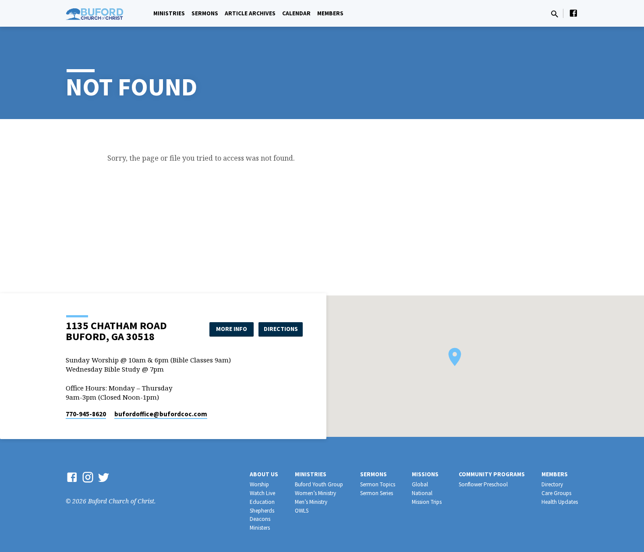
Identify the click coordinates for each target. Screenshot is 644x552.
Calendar (296, 13)
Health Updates (559, 502)
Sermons (204, 13)
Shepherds (262, 510)
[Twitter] (103, 476)
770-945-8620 (86, 414)
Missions (425, 474)
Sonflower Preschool (483, 484)
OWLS (301, 510)
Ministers (260, 527)
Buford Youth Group (319, 484)
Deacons (260, 519)
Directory (552, 484)
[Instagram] (87, 476)
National (422, 493)
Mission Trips (427, 502)
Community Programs (492, 474)
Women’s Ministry (315, 493)
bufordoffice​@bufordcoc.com (160, 414)
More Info (231, 329)
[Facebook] (573, 13)
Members (330, 13)
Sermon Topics (377, 484)
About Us (264, 474)
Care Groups (556, 493)
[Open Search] (554, 13)
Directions (281, 329)
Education (262, 502)
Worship (259, 484)
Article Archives (250, 13)
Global (420, 484)
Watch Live (262, 493)
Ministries (169, 13)
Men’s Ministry (311, 502)
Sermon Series (376, 493)
